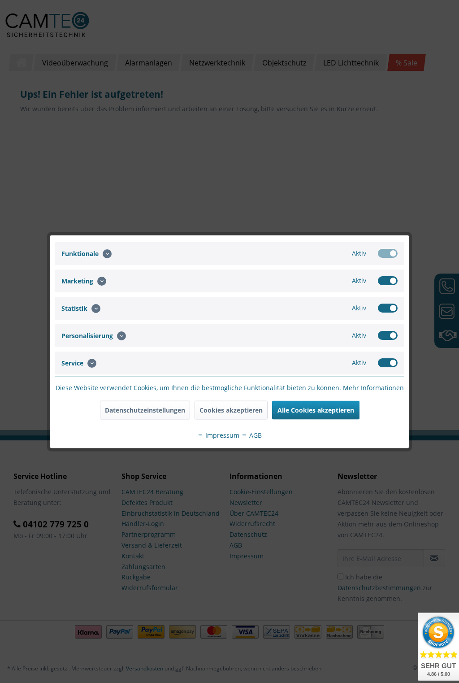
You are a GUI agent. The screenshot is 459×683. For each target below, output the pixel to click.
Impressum (221, 435)
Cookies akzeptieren (231, 409)
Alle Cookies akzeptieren (315, 409)
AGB (254, 435)
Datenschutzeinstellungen (145, 409)
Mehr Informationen (373, 387)
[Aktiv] (388, 252)
